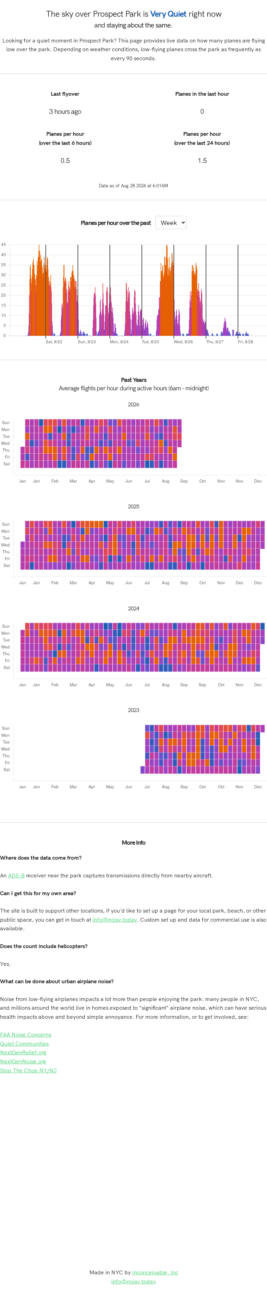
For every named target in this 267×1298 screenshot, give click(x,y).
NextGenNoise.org (23, 1061)
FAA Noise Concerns (25, 1034)
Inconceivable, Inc (155, 1272)
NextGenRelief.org (23, 1052)
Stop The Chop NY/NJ (28, 1070)
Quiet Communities (24, 1043)
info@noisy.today (114, 919)
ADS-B (16, 875)
